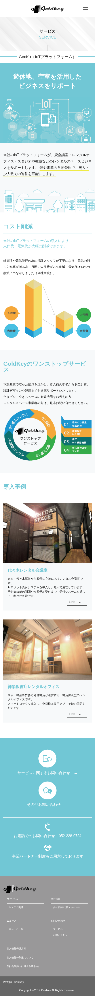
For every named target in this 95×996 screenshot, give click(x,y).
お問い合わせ (58, 920)
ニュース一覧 (16, 929)
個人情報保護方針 (16, 948)
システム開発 (16, 907)
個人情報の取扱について (20, 957)
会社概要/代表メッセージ (66, 907)
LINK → (75, 601)
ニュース (11, 920)
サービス (58, 929)
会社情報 (56, 899)
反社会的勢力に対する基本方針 (24, 966)
